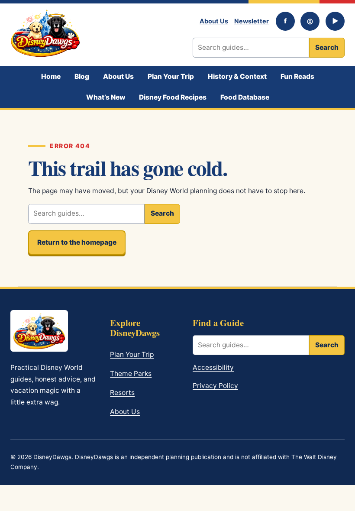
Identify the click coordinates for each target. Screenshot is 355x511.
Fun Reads (297, 76)
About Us (214, 21)
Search (327, 47)
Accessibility (213, 367)
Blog (81, 76)
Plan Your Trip (171, 76)
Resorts (122, 392)
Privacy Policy (215, 386)
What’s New (105, 97)
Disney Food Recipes (173, 97)
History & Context (237, 76)
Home (51, 76)
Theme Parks (131, 373)
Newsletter (251, 21)
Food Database (244, 97)
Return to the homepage (76, 242)
